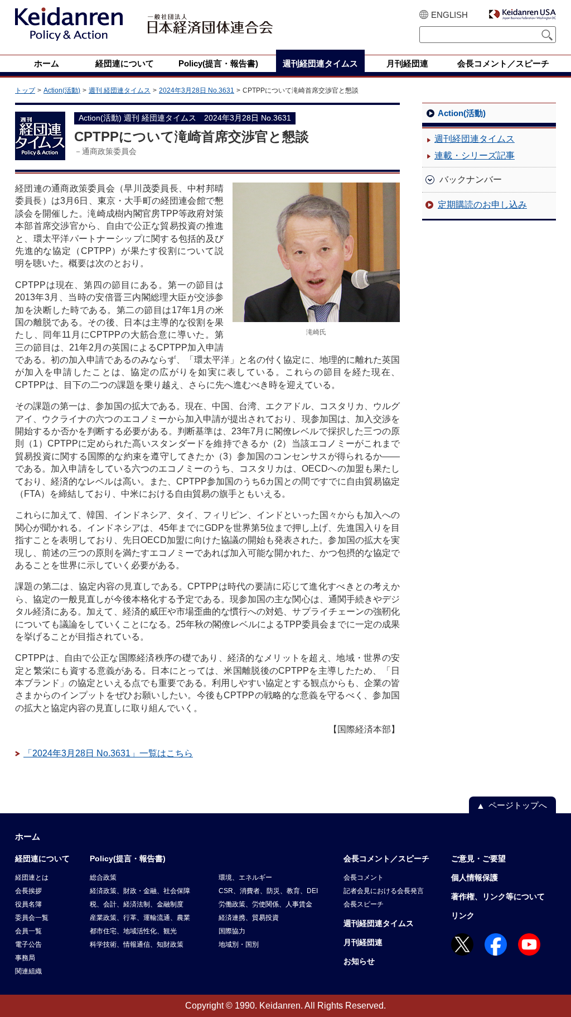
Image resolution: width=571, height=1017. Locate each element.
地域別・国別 (239, 944)
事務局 (25, 958)
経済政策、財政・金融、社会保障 (140, 891)
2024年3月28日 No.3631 (196, 90)
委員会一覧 (32, 918)
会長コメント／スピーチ (386, 858)
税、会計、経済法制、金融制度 (136, 904)
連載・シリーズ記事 (474, 155)
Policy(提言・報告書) (128, 858)
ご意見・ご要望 (478, 858)
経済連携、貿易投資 (249, 918)
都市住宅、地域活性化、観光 (133, 931)
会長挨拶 (28, 891)
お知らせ (359, 961)
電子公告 (28, 944)
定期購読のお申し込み (482, 204)
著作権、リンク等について (498, 896)
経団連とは (32, 877)
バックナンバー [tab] (470, 179)
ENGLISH (449, 15)
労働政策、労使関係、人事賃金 (265, 904)
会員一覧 (28, 931)
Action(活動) (61, 90)
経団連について (42, 858)
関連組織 (28, 971)
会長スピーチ (363, 904)
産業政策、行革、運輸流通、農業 (140, 918)
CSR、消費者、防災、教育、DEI (268, 891)
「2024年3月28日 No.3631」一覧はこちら (108, 753)
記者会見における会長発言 (383, 891)
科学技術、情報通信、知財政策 (136, 944)
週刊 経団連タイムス (120, 90)
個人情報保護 (474, 877)
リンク (463, 915)
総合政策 (103, 877)
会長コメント (363, 877)
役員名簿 (28, 904)
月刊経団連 (363, 942)
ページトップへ (517, 805)
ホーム (27, 836)
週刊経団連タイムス (474, 138)
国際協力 (232, 931)
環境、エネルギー (245, 877)
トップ (25, 90)
